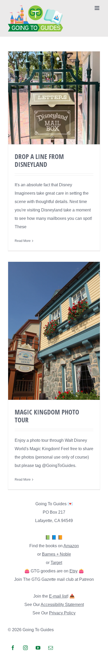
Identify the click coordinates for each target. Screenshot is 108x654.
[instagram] (25, 648)
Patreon (86, 579)
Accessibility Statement (62, 604)
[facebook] (13, 648)
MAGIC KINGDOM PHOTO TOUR (47, 415)
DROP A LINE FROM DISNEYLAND (39, 160)
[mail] (51, 648)
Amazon (71, 546)
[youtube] (38, 648)
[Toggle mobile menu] (97, 8)
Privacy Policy (62, 613)
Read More (23, 241)
